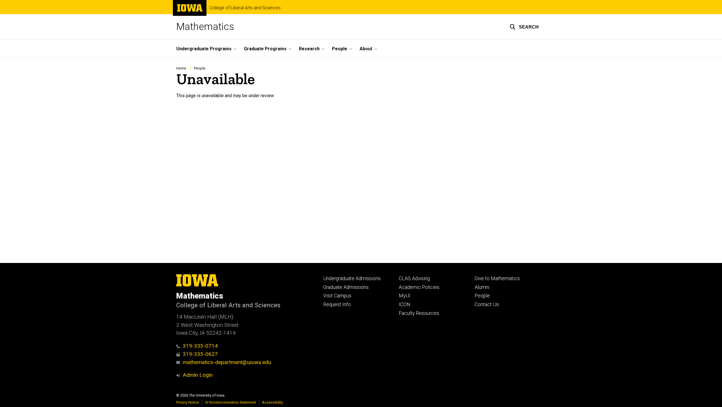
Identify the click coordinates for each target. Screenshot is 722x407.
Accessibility (272, 402)
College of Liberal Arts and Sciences (245, 7)
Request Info (337, 304)
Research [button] (309, 48)
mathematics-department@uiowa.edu (227, 362)
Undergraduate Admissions (352, 278)
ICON (404, 304)
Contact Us (487, 304)
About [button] (366, 48)
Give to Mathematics (497, 278)
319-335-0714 (200, 346)
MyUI (404, 296)
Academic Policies (419, 287)
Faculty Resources (419, 313)
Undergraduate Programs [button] (204, 48)
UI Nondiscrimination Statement (230, 402)
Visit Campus (337, 296)
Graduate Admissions (346, 287)
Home (181, 68)
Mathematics (205, 27)
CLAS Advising (414, 278)
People (199, 68)
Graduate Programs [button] (265, 48)
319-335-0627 (200, 354)
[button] (524, 27)
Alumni (482, 287)
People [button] (339, 48)
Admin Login (198, 375)
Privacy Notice (187, 402)
